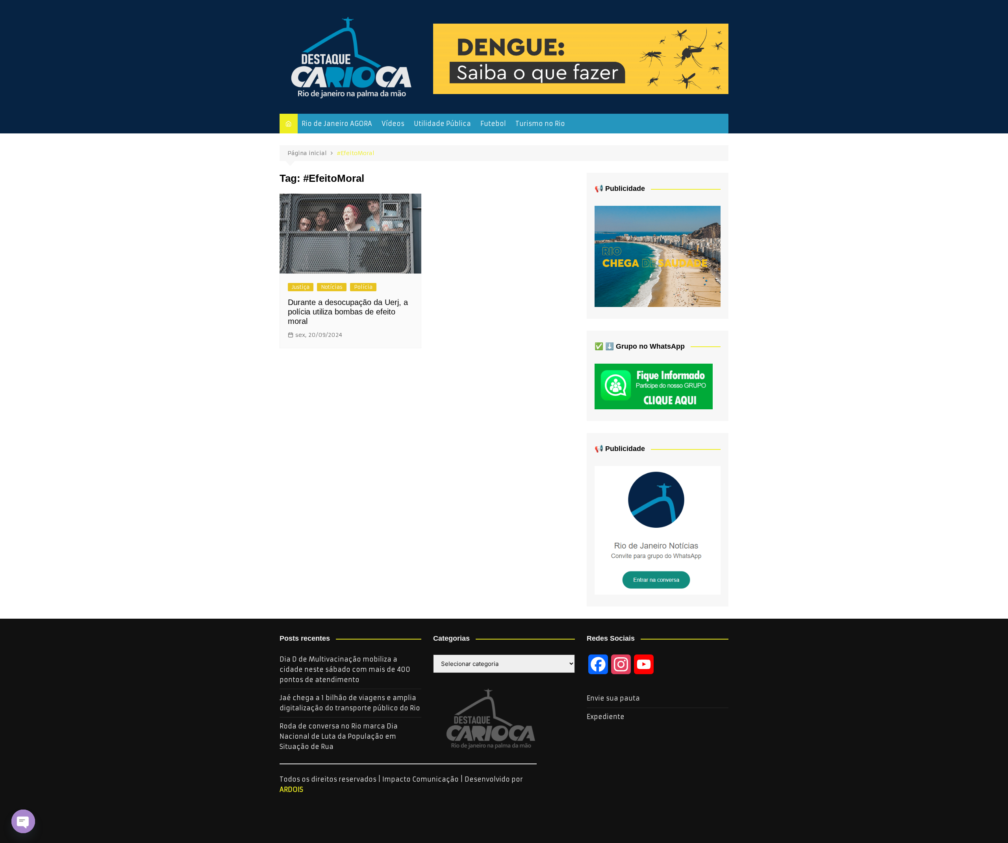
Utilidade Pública (442, 124)
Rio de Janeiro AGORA (337, 124)
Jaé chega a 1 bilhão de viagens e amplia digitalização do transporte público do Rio (350, 703)
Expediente (605, 717)
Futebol (493, 124)
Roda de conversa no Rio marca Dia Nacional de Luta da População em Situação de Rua (339, 736)
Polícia (363, 287)
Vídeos (393, 124)
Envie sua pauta (613, 698)
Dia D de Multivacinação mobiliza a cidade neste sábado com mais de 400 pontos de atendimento (345, 669)
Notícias (332, 287)
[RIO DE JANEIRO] (658, 530)
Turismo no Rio (540, 124)
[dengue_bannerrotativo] (580, 58)
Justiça (300, 287)
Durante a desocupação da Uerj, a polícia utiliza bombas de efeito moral (348, 311)
